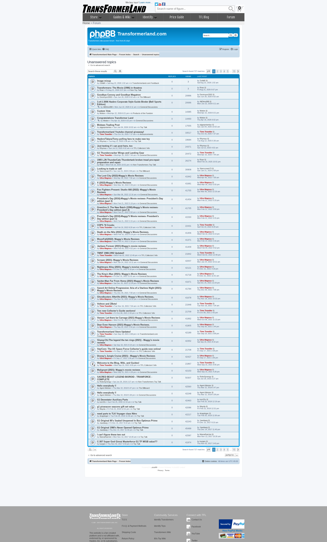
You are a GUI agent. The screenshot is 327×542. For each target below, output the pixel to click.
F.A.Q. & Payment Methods (134, 526)
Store (94, 17)
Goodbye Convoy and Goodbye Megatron (119, 95)
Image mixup (104, 81)
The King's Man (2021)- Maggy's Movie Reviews (122, 274)
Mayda (102, 409)
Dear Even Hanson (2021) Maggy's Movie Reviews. (123, 324)
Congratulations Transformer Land (115, 118)
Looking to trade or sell (109, 168)
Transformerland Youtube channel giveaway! (120, 132)
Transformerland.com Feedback (145, 83)
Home (86, 23)
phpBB (154, 467)
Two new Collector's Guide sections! (116, 310)
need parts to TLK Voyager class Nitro (117, 413)
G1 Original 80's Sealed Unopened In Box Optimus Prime (127, 420)
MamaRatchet (105, 437)
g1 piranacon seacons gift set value (115, 406)
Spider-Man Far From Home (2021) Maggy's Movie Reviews (128, 281)
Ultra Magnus (106, 178)
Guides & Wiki (122, 17)
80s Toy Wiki (160, 538)
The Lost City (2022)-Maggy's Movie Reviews (120, 175)
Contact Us (197, 519)
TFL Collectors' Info (142, 148)
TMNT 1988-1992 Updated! (110, 253)
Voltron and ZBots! (107, 304)
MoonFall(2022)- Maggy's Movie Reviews (118, 239)
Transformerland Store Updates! (114, 331)
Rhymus (103, 141)
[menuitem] (105, 49)
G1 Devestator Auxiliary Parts (112, 399)
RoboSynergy (105, 382)
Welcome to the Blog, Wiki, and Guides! (118, 363)
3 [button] (220, 71)
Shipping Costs (129, 532)
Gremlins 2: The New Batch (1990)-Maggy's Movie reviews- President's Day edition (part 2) (127, 208)
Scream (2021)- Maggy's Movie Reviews (117, 260)
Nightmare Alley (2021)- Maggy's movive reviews (122, 267)
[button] (208, 71)
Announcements (146, 134)
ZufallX (102, 83)
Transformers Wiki (162, 532)
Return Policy (128, 538)
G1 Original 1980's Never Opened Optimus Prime (123, 427)
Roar (102, 90)
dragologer (104, 416)
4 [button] (224, 71)
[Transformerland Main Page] (103, 33)
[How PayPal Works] (232, 524)
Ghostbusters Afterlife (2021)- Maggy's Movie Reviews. (125, 297)
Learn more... (145, 2)
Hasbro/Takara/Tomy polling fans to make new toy (123, 139)
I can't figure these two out (111, 434)
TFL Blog (204, 17)
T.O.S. (124, 519)
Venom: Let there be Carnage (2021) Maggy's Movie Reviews (128, 317)
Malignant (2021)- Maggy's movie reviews (118, 370)
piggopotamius (106, 127)
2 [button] (217, 71)
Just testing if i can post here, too (115, 146)
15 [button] (234, 71)
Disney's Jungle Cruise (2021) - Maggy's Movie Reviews (126, 356)
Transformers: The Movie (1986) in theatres (119, 88)
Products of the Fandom (143, 113)
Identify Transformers (164, 519)
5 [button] (227, 71)
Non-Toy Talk (135, 90)
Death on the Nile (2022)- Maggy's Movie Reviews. (123, 232)
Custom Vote (104, 111)
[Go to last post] (207, 81)
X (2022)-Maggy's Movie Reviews (114, 182)
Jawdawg (103, 423)
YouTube (196, 533)
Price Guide (177, 17)
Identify (148, 17)
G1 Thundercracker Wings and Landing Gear (120, 153)
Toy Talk (143, 127)
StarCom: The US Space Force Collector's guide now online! (129, 349)
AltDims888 (108, 107)
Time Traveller (106, 134)
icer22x (103, 402)
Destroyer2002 (106, 97)
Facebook (196, 526)
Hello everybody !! (106, 385)
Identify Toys (160, 526)
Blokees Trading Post (108, 125)
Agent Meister (105, 388)
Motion (102, 113)
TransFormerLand (105, 516)
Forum (231, 17)
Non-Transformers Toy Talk (144, 165)
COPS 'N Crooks (105, 225)
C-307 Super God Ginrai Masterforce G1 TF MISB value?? (127, 441)
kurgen (102, 444)
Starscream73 (105, 171)
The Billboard (145, 97)
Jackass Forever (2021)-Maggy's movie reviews (121, 246)
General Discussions (149, 107)
